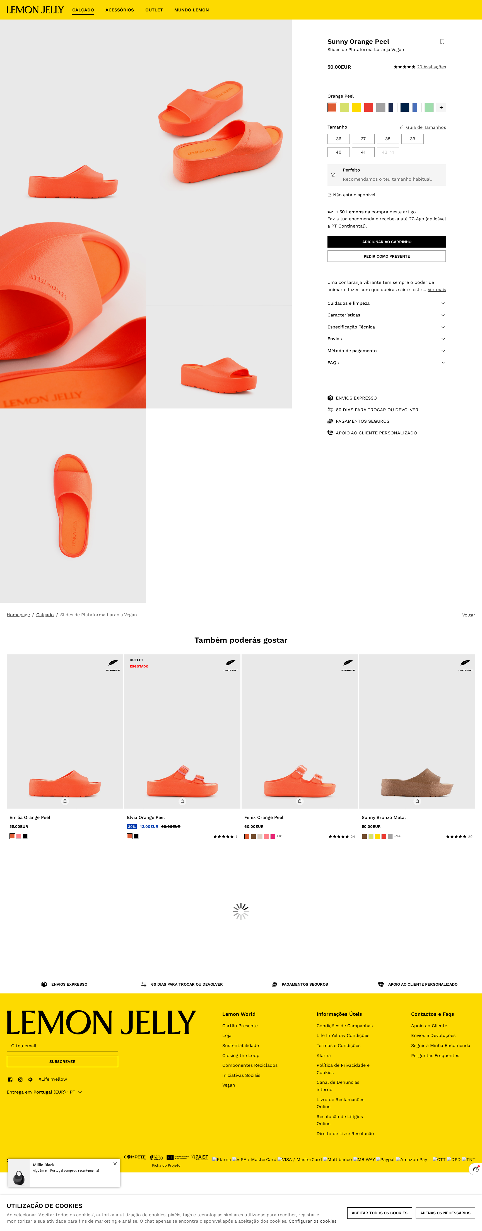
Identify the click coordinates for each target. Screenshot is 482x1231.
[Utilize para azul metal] (417, 107)
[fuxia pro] (273, 836)
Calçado (45, 614)
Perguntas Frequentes (435, 1055)
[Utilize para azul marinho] (393, 107)
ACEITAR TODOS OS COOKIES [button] (380, 1213)
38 (388, 138)
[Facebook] (10, 1079)
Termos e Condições (338, 1045)
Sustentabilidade (240, 1045)
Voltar (468, 615)
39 (412, 138)
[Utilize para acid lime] (344, 107)
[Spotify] (30, 1079)
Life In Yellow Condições (343, 1035)
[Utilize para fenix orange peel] (300, 731)
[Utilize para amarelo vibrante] (357, 107)
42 (384, 152)
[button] (441, 107)
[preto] (25, 836)
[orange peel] (12, 836)
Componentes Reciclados (250, 1065)
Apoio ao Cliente (429, 1025)
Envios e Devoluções (433, 1035)
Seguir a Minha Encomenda (440, 1045)
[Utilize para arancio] (368, 107)
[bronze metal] (253, 836)
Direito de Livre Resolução (345, 1133)
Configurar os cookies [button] (312, 1221)
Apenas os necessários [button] (445, 1213)
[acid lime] (371, 836)
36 (338, 138)
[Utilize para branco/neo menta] (429, 107)
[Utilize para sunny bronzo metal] (417, 731)
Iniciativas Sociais (241, 1075)
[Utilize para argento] (380, 107)
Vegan (228, 1085)
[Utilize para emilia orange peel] (65, 731)
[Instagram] (20, 1079)
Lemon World (239, 1014)
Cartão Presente (240, 1025)
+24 (397, 836)
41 (363, 152)
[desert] (260, 836)
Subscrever (62, 1061)
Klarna (324, 1055)
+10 (279, 836)
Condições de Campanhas (345, 1025)
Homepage (18, 614)
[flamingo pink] (18, 836)
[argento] (390, 836)
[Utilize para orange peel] (332, 107)
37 (363, 138)
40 (338, 152)
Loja (227, 1035)
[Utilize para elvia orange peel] (182, 731)
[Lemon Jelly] (35, 9)
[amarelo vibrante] (377, 836)
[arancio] (384, 836)
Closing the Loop (240, 1055)
